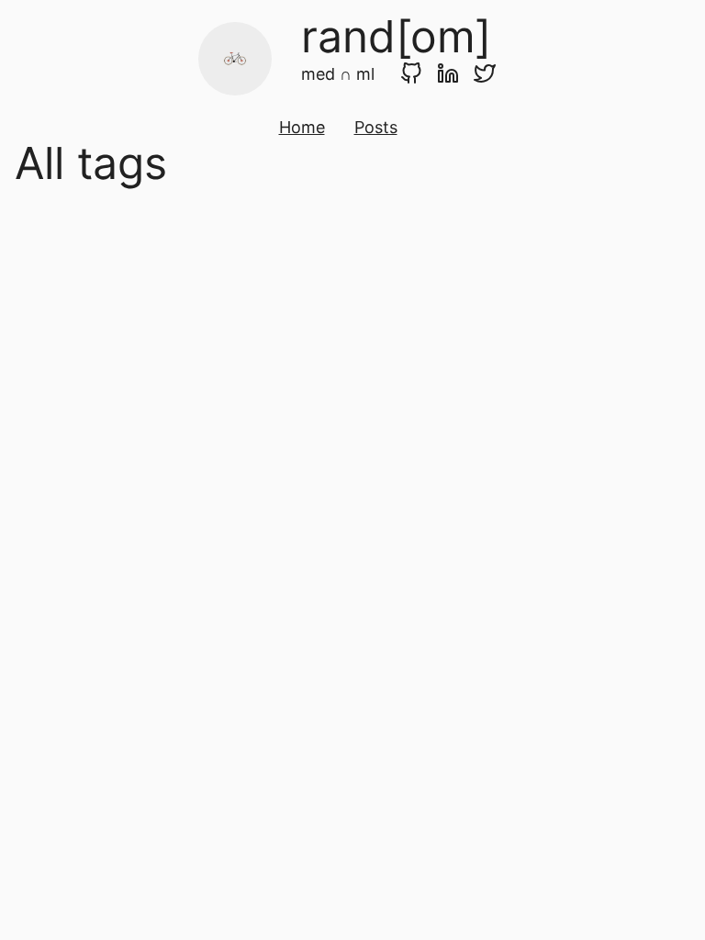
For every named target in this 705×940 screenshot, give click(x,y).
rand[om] (396, 36)
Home (302, 127)
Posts (375, 127)
